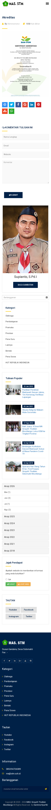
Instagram (14, 616)
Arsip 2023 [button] (9, 530)
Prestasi (9, 333)
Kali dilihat (33, 24)
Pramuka (9, 327)
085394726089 (13, 769)
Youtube (13, 610)
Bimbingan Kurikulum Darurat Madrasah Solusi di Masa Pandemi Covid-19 (33, 450)
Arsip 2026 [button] (9, 486)
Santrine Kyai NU (40, 805)
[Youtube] (25, 661)
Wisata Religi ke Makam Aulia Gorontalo (32, 411)
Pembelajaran (12, 321)
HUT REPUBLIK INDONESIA (17, 362)
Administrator (12, 24)
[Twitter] (9, 661)
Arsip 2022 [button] (9, 537)
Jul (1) (7, 504)
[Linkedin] (15, 661)
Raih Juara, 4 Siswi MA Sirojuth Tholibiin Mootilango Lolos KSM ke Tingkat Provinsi (33, 430)
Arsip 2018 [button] (9, 551)
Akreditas (8, 17)
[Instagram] (31, 661)
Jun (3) (7, 498)
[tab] (25, 486)
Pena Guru (10, 339)
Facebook (28, 610)
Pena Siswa (11, 356)
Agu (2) (7, 509)
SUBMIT (14, 195)
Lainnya (9, 345)
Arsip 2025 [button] (9, 516)
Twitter (29, 616)
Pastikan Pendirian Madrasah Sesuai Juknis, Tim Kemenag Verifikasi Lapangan (33, 393)
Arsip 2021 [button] (9, 544)
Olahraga (9, 316)
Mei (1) (7, 492)
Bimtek (9, 351)
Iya (9, 579)
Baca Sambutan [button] (25, 285)
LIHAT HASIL (24, 584)
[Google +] (20, 661)
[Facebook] (4, 661)
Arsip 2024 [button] (9, 523)
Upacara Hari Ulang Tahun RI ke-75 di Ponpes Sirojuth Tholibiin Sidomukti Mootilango (33, 470)
